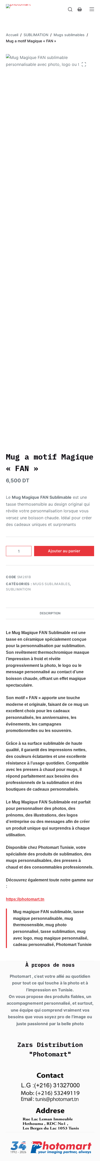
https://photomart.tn (25, 899)
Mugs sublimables (51, 584)
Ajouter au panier (64, 550)
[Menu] (91, 9)
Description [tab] (50, 613)
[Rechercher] (70, 9)
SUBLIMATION (18, 589)
